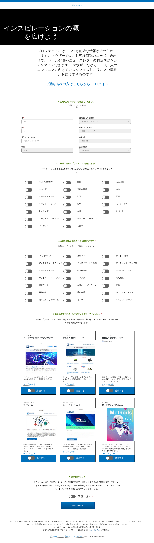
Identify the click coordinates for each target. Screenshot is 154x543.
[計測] (67, 197)
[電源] (105, 197)
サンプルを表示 (29, 454)
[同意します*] (72, 496)
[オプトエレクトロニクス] (28, 278)
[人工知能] (105, 183)
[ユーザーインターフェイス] (28, 219)
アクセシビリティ (78, 536)
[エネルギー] (28, 190)
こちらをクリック (95, 530)
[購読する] (31, 390)
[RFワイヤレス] (28, 256)
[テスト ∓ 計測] (105, 256)
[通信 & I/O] (67, 256)
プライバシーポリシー (57, 536)
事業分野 (82, 137)
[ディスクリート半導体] (67, 264)
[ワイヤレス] (28, 227)
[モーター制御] (105, 205)
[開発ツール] (28, 286)
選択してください (85, 128)
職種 (23, 147)
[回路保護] (28, 293)
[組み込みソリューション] (28, 300)
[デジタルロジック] (105, 271)
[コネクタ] (67, 278)
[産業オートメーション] (67, 219)
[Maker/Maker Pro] (28, 183)
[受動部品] (67, 293)
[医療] (67, 183)
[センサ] (67, 300)
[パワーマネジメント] (105, 293)
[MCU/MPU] (67, 271)
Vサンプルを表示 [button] (108, 454)
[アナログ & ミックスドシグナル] (28, 264)
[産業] (67, 212)
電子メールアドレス (28, 137)
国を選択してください (87, 118)
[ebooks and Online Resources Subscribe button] (109, 458)
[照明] (67, 205)
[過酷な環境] (67, 190)
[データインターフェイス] (105, 264)
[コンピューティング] (28, 205)
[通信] (105, 190)
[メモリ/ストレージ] (105, 300)
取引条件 (68, 536)
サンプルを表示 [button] (29, 384)
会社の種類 (83, 147)
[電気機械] (105, 278)
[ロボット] (105, 212)
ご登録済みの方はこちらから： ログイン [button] (77, 84)
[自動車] (67, 227)
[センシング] (28, 212)
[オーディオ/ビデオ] (28, 197)
